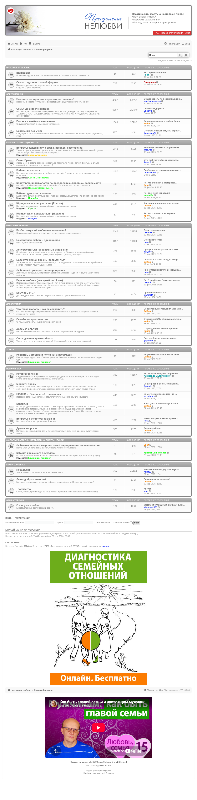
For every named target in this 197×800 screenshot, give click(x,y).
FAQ (157, 33)
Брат (146, 185)
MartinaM (148, 295)
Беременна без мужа (29, 131)
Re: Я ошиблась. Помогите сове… (162, 280)
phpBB (92, 762)
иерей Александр (37, 155)
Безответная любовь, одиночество (38, 240)
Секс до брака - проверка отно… (161, 338)
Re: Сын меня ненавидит (157, 193)
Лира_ (147, 75)
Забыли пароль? (103, 522)
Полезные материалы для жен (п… (162, 259)
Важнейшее (23, 72)
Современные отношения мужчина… (163, 309)
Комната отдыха (15, 465)
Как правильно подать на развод (161, 203)
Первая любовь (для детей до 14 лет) (39, 280)
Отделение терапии (17, 225)
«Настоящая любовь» (144, 17)
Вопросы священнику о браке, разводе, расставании (49, 147)
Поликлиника (13, 369)
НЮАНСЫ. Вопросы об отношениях (38, 394)
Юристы (32, 208)
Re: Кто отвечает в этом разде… (160, 183)
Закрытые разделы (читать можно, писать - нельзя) (35, 440)
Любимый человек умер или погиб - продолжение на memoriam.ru (58, 445)
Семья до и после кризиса (32, 108)
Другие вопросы (26, 428)
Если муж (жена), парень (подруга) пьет (40, 259)
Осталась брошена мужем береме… (163, 131)
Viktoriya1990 (150, 507)
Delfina (147, 205)
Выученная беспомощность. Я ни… (162, 354)
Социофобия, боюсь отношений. (161, 384)
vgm (146, 491)
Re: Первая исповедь (155, 72)
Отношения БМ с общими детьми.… (163, 319)
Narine (147, 123)
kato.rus (148, 150)
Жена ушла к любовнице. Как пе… (162, 403)
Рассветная (150, 82)
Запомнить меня (121, 522)
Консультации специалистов (22, 143)
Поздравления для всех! (157, 479)
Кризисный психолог (39, 362)
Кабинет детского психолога (33, 193)
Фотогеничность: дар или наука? (161, 469)
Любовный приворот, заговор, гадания (40, 270)
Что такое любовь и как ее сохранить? (40, 309)
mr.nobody (149, 396)
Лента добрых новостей (31, 479)
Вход (187, 33)
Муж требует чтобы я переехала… (161, 160)
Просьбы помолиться (155, 292)
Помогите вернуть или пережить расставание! (45, 99)
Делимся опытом (27, 328)
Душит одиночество (154, 230)
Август (147, 489)
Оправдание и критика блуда (34, 338)
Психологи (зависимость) (40, 188)
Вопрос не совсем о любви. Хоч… (162, 121)
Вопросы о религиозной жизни (35, 418)
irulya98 (148, 252)
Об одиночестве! (153, 240)
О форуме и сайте (27, 505)
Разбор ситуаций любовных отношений (41, 230)
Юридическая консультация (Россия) (39, 203)
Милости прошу (26, 384)
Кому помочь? (25, 292)
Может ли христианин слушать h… (162, 418)
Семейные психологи (38, 178)
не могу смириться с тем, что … (160, 394)
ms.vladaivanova (152, 101)
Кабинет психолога (28, 170)
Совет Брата (24, 160)
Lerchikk (148, 232)
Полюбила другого (154, 108)
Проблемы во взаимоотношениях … (163, 170)
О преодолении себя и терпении (161, 328)
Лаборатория (13, 304)
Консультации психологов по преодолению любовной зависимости (58, 183)
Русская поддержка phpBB (98, 765)
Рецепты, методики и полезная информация (44, 354)
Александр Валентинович (157, 376)
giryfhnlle (148, 340)
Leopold (148, 282)
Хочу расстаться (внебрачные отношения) (42, 249)
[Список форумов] (25, 20)
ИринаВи (33, 198)
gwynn (106, 546)
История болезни (27, 373)
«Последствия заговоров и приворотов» (154, 22)
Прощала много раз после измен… (162, 249)
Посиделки (23, 469)
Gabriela (148, 386)
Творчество (23, 489)
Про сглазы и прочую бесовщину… (162, 270)
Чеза (146, 242)
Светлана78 (150, 133)
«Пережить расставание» (146, 20)
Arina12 (147, 472)
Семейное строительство (32, 319)
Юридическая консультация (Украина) (40, 213)
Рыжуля (32, 218)
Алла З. (148, 162)
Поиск (164, 33)
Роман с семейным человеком (35, 121)
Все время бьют (152, 428)
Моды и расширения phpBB (98, 770)
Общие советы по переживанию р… (163, 99)
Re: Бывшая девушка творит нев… (162, 373)
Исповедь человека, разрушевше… (162, 147)
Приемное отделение (18, 68)
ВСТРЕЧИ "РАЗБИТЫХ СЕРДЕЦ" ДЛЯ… (164, 505)
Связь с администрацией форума (37, 82)
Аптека (10, 350)
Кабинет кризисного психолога (35, 453)
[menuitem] (23, 43)
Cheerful (148, 111)
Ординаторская (15, 500)
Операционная (14, 94)
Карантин (22, 403)
